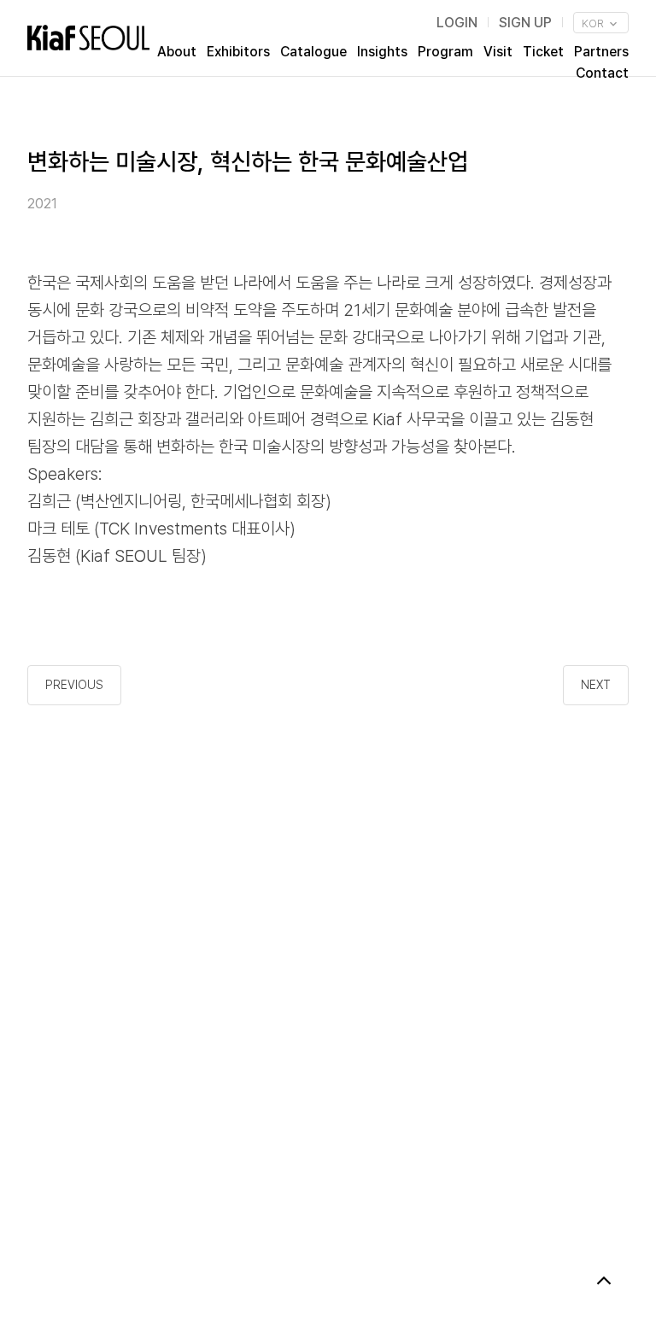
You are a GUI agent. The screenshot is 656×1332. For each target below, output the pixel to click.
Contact (602, 73)
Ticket (543, 52)
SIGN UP (525, 23)
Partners (601, 52)
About (176, 52)
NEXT (596, 685)
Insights (382, 52)
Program (445, 52)
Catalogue (313, 52)
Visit (497, 52)
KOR (594, 23)
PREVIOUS (74, 685)
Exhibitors (238, 52)
